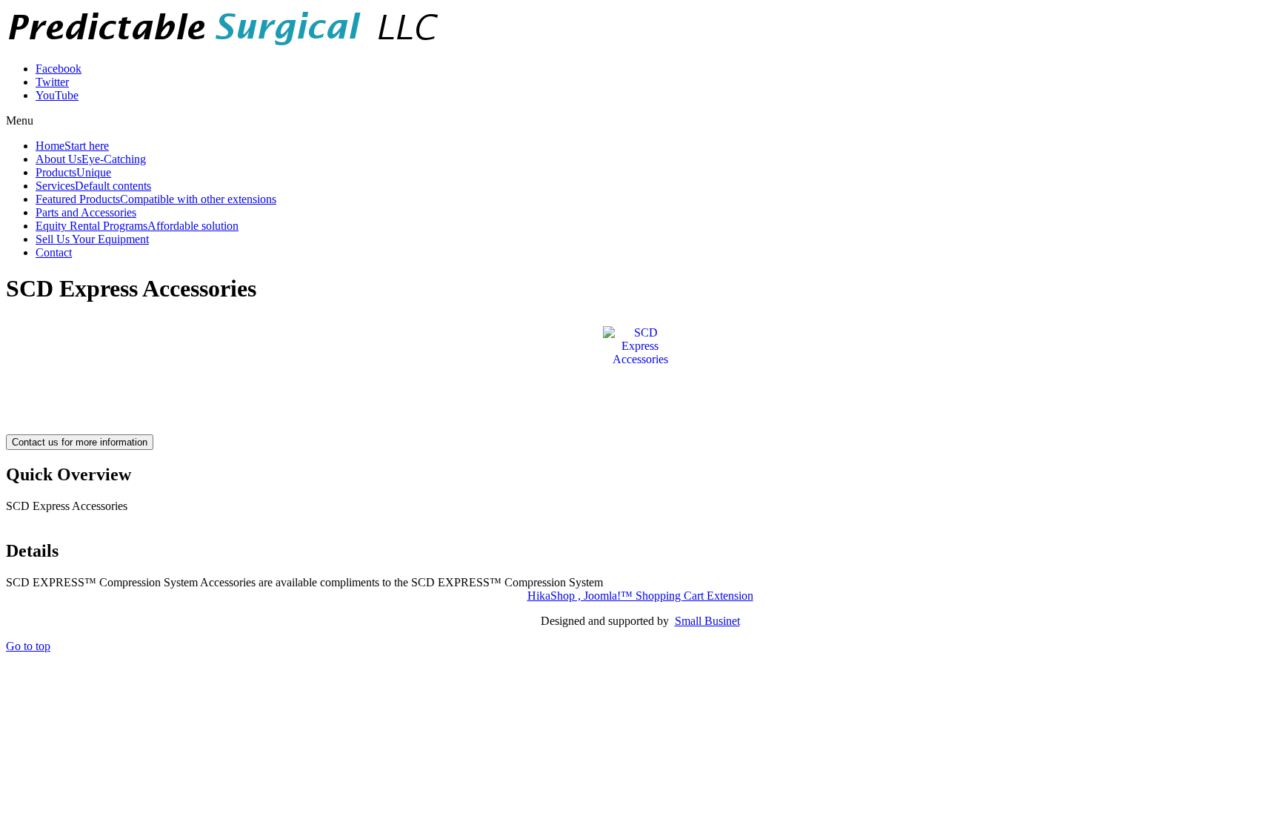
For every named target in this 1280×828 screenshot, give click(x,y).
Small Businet (707, 621)
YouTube (57, 95)
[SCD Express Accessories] (640, 345)
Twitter (52, 82)
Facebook (58, 68)
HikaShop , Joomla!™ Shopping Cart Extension (640, 595)
